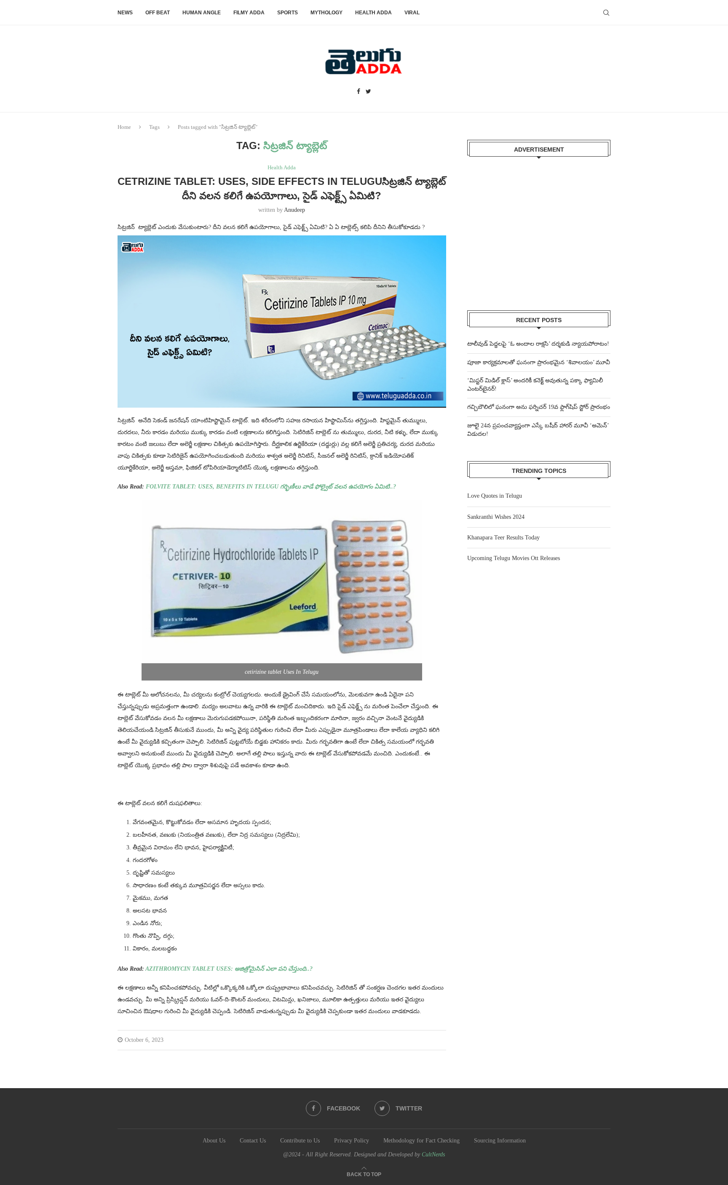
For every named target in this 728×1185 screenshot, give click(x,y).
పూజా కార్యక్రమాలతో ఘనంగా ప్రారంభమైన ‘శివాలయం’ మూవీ (538, 362)
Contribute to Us (300, 1140)
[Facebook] (358, 91)
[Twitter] (368, 91)
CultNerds (433, 1154)
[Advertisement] (538, 228)
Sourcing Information (500, 1140)
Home (124, 127)
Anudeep (294, 210)
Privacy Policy (351, 1140)
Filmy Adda (249, 13)
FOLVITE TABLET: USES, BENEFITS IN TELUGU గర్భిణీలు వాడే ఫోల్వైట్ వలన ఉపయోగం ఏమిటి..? (271, 486)
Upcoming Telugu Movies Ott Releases (513, 558)
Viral (412, 13)
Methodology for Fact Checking (421, 1140)
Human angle (201, 13)
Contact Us (253, 1140)
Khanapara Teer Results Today (503, 537)
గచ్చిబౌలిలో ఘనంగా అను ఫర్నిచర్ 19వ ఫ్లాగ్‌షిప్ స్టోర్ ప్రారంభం (538, 407)
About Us (214, 1140)
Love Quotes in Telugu (494, 496)
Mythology (326, 13)
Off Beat (157, 13)
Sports (287, 13)
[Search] (606, 12)
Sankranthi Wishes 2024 (496, 517)
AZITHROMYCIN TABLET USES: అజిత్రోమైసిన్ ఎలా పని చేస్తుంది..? (229, 969)
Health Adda (373, 13)
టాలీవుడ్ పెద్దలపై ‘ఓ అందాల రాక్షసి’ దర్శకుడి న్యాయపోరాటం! (538, 344)
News (125, 13)
